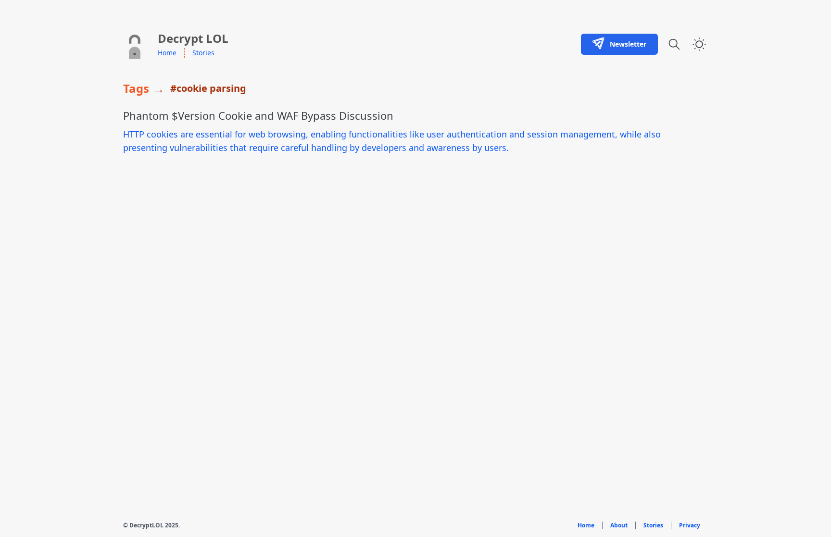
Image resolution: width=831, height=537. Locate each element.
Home (167, 52)
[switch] (699, 44)
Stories (203, 52)
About (619, 525)
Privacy (689, 525)
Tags (136, 88)
